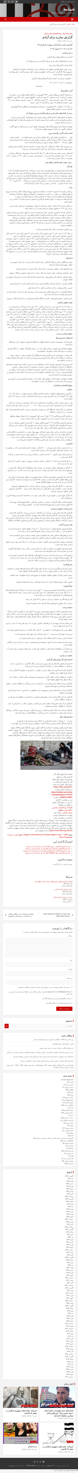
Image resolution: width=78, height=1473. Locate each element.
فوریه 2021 (69, 1295)
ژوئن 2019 (70, 1334)
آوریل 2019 (69, 1339)
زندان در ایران (48, 33)
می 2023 (70, 1237)
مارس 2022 (69, 1270)
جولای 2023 (69, 1232)
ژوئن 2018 (70, 1362)
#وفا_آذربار (68, 807)
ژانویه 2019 (69, 1344)
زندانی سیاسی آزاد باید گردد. (63, 889)
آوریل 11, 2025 (32, 1416)
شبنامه (69, 9)
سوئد (71, 1125)
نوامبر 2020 (69, 1303)
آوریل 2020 (69, 1316)
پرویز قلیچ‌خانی (68, 1100)
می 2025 (70, 1178)
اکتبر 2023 (70, 1224)
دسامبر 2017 (69, 1377)
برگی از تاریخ (69, 1097)
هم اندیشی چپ (68, 1158)
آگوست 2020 (69, 1306)
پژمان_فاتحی (67, 813)
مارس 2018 (69, 1369)
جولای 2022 (69, 1260)
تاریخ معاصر (69, 1103)
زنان (72, 1115)
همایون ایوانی (69, 1161)
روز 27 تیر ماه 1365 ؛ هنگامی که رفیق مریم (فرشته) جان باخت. (53, 1039)
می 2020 (70, 1313)
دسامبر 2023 (69, 1219)
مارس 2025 (69, 1184)
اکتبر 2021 (70, 1283)
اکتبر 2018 (70, 1351)
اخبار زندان (69, 33)
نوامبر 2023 (69, 1222)
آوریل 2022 (69, 1267)
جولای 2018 (69, 1359)
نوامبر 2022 (69, 1252)
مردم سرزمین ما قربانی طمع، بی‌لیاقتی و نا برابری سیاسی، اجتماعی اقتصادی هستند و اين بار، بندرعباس (40, 1052)
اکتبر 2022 (70, 1255)
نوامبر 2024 (69, 1191)
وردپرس (11, 1465)
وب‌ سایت (69, 978)
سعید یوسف (69, 1123)
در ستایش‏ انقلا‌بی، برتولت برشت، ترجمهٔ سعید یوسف (56, 1048)
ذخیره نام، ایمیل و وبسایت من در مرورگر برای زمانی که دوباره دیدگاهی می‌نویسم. (44, 987)
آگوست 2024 (69, 1199)
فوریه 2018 (69, 1372)
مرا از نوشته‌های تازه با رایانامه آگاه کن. (58, 1003)
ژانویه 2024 (69, 1217)
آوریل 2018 (69, 1367)
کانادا (71, 1136)
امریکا (71, 1092)
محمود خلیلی (69, 1143)
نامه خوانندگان (68, 1151)
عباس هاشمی (68, 1130)
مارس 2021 (69, 1293)
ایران (63, 33)
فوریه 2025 (69, 1186)
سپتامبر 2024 (69, 1196)
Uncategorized (68, 1080)
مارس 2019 (69, 1341)
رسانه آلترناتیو (57, 33)
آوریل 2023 (69, 1240)
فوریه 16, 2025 (68, 1452)
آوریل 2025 (69, 1181)
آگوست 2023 (69, 1229)
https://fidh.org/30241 (63, 787)
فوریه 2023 (69, 1245)
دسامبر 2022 (69, 1250)
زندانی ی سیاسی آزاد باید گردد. (62, 897)
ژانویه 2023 (69, 1247)
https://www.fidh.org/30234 (60, 830)
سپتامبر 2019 (69, 1328)
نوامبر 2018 (69, 1349)
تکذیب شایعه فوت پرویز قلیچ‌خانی (62, 1044)
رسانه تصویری (68, 1113)
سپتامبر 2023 (69, 1227)
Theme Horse (31, 1465)
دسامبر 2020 (69, 1301)
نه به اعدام (32, 1446)
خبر (72, 1108)
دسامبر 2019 (69, 1323)
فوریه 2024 (69, 1214)
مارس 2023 (69, 1242)
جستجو (7, 1026)
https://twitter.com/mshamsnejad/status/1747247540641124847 (61, 794)
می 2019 (70, 1336)
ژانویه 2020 (69, 1321)
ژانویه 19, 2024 (67, 41)
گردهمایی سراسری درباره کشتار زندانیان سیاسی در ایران (54, 1138)
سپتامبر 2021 (69, 1285)
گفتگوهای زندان (68, 1141)
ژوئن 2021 (70, 1290)
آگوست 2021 (69, 1288)
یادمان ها (70, 1164)
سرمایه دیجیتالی (68, 1120)
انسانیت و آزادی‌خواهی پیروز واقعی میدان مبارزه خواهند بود (53, 881)
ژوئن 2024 (70, 1204)
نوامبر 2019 (69, 1326)
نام (70, 960)
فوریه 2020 (69, 1318)
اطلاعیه (71, 1090)
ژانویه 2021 (69, 1298)
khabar (59, 41)
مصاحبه (71, 1146)
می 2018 (70, 1364)
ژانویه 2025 (69, 1189)
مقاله (71, 1148)
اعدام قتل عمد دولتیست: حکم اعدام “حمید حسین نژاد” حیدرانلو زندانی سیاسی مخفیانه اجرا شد (43, 1057)
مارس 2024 (69, 1212)
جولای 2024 (69, 1201)
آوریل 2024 (69, 1209)
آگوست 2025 (69, 1176)
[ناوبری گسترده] (72, 19)
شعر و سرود (69, 1128)
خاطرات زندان (68, 1105)
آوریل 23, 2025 (68, 1418)
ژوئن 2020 (70, 1311)
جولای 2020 (69, 1308)
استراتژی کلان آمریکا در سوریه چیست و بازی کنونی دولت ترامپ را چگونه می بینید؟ (46, 1061)
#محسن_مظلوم (64, 810)
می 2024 (70, 1206)
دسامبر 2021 (69, 1278)
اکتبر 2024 (70, 1194)
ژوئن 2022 (70, 1262)
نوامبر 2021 (69, 1280)
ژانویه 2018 (69, 1374)
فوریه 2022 (69, 1273)
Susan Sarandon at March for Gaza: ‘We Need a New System (56, 915)
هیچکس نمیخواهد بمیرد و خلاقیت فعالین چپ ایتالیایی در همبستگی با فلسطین (21, 915)
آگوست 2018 (69, 1356)
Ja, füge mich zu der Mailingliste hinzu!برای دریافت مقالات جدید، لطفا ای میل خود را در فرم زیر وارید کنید (40, 993)
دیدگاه (70, 936)
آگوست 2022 (69, 1257)
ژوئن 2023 (70, 1234)
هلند (72, 1156)
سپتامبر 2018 (69, 1354)
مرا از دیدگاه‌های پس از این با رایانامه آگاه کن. (56, 998)
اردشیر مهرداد (68, 1087)
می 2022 (70, 1265)
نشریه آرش (69, 1153)
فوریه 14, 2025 (32, 1449)
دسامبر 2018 (69, 1346)
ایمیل (70, 969)
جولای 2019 (69, 1331)
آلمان (71, 1082)
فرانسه (71, 1133)
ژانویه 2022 (69, 1275)
